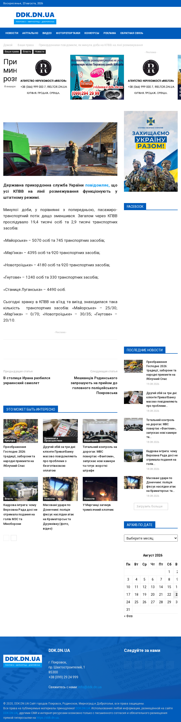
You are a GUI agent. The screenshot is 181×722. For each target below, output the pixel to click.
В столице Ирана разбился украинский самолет (26, 380)
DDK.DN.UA (83, 708)
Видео (47, 33)
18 (136, 594)
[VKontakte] (166, 3)
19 (144, 594)
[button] (172, 33)
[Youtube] (174, 3)
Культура (10, 440)
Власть (27, 51)
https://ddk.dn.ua (48, 717)
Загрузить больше (149, 506)
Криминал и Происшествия (53, 439)
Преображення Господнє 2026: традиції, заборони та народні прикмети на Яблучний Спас (19, 456)
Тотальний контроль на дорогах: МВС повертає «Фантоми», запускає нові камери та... (161, 428)
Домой (7, 45)
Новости (11, 33)
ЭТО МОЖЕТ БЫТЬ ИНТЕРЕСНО (30, 409)
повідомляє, (97, 185)
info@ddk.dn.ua (90, 687)
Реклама (109, 33)
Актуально (30, 33)
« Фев (128, 616)
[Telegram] (150, 3)
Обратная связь (131, 33)
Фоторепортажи (68, 33)
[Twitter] (158, 3)
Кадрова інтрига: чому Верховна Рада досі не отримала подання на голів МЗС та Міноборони (20, 514)
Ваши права (26, 45)
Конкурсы (91, 33)
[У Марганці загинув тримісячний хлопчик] (100, 489)
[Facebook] (143, 3)
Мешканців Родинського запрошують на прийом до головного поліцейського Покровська (94, 385)
